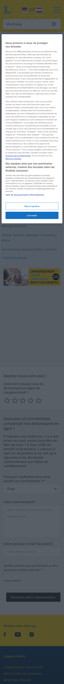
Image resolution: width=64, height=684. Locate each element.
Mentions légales (13, 158)
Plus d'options (32, 206)
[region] (32, 128)
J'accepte (32, 215)
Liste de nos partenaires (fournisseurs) (25, 194)
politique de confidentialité (18, 155)
